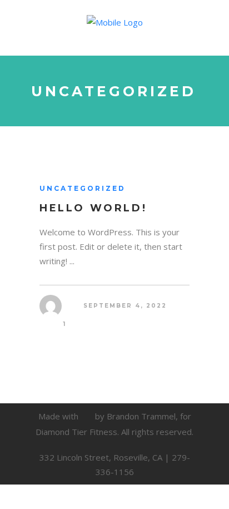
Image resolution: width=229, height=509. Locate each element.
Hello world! (93, 208)
